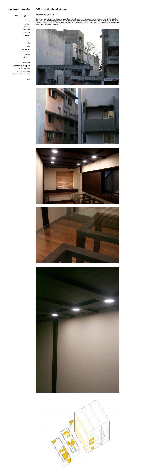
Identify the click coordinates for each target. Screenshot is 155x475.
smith (19, 9)
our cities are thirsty (23, 71)
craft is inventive (24, 68)
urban (28, 38)
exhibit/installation (24, 51)
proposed (26, 54)
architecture (26, 27)
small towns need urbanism (21, 74)
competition (26, 49)
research (27, 35)
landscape (26, 32)
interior (26, 29)
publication (26, 57)
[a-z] (28, 79)
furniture (27, 24)
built (28, 46)
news (16, 15)
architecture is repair (21, 65)
